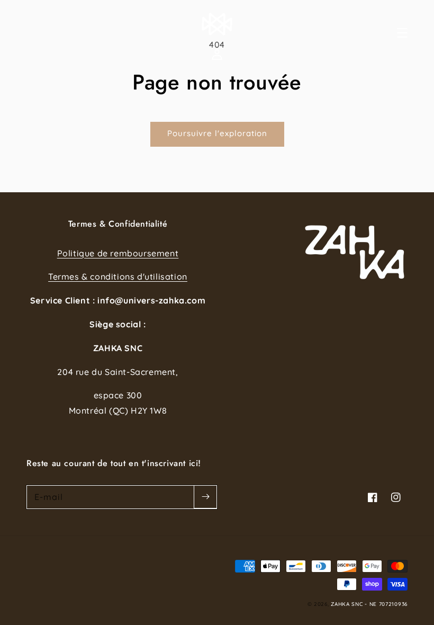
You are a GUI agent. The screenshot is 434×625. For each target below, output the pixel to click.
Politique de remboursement (118, 253)
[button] (414, 32)
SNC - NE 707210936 (379, 604)
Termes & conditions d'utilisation (117, 276)
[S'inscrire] (205, 496)
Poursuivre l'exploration (217, 133)
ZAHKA (340, 604)
